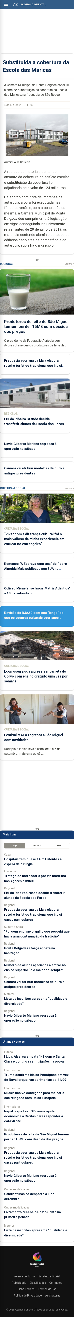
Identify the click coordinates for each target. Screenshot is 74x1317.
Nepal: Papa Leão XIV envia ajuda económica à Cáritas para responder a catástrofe (33, 1116)
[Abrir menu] (6, 4)
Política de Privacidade (28, 1295)
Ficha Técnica (26, 1289)
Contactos (55, 1282)
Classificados (38, 1282)
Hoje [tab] (15, 845)
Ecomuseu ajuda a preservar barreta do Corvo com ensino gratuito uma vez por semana (36, 676)
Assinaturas (52, 1295)
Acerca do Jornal (24, 1276)
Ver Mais (69, 264)
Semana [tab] (37, 845)
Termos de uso (47, 1289)
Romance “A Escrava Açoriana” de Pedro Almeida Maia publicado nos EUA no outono (35, 568)
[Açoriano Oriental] (37, 1267)
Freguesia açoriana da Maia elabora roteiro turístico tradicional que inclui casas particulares (33, 365)
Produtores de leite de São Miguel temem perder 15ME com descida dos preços (36, 326)
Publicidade (19, 1282)
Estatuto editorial (49, 1276)
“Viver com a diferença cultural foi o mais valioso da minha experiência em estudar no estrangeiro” (34, 539)
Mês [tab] (59, 845)
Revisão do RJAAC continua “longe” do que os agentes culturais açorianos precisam (34, 618)
